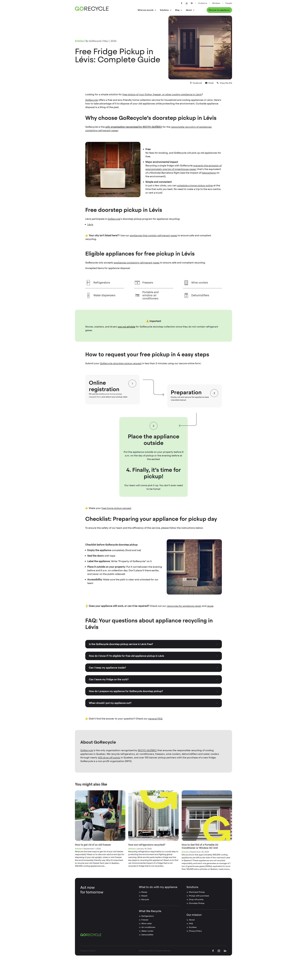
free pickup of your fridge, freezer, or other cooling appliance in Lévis (162, 94)
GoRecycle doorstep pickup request (121, 363)
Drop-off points (196, 899)
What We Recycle (150, 911)
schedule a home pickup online (195, 185)
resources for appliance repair (184, 605)
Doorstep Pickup (196, 903)
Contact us (202, 3)
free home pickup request (116, 508)
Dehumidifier (147, 934)
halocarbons (209, 172)
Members (216, 3)
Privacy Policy (195, 931)
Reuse (144, 892)
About (192, 920)
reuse (210, 605)
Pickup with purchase (199, 895)
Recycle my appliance (219, 10)
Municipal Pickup (197, 892)
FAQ (191, 923)
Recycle (145, 899)
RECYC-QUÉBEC (147, 750)
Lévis (90, 224)
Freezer (144, 920)
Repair (144, 895)
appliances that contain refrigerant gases (153, 235)
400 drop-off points (109, 757)
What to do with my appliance (158, 887)
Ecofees (193, 927)
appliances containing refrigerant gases (136, 262)
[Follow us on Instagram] (186, 3)
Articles (79, 41)
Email (211, 83)
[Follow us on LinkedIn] (192, 3)
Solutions (192, 887)
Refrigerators (147, 916)
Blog (177, 10)
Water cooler (147, 931)
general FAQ (155, 718)
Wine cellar (146, 923)
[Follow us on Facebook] (182, 3)
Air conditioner (148, 927)
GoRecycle (91, 100)
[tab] (153, 644)
